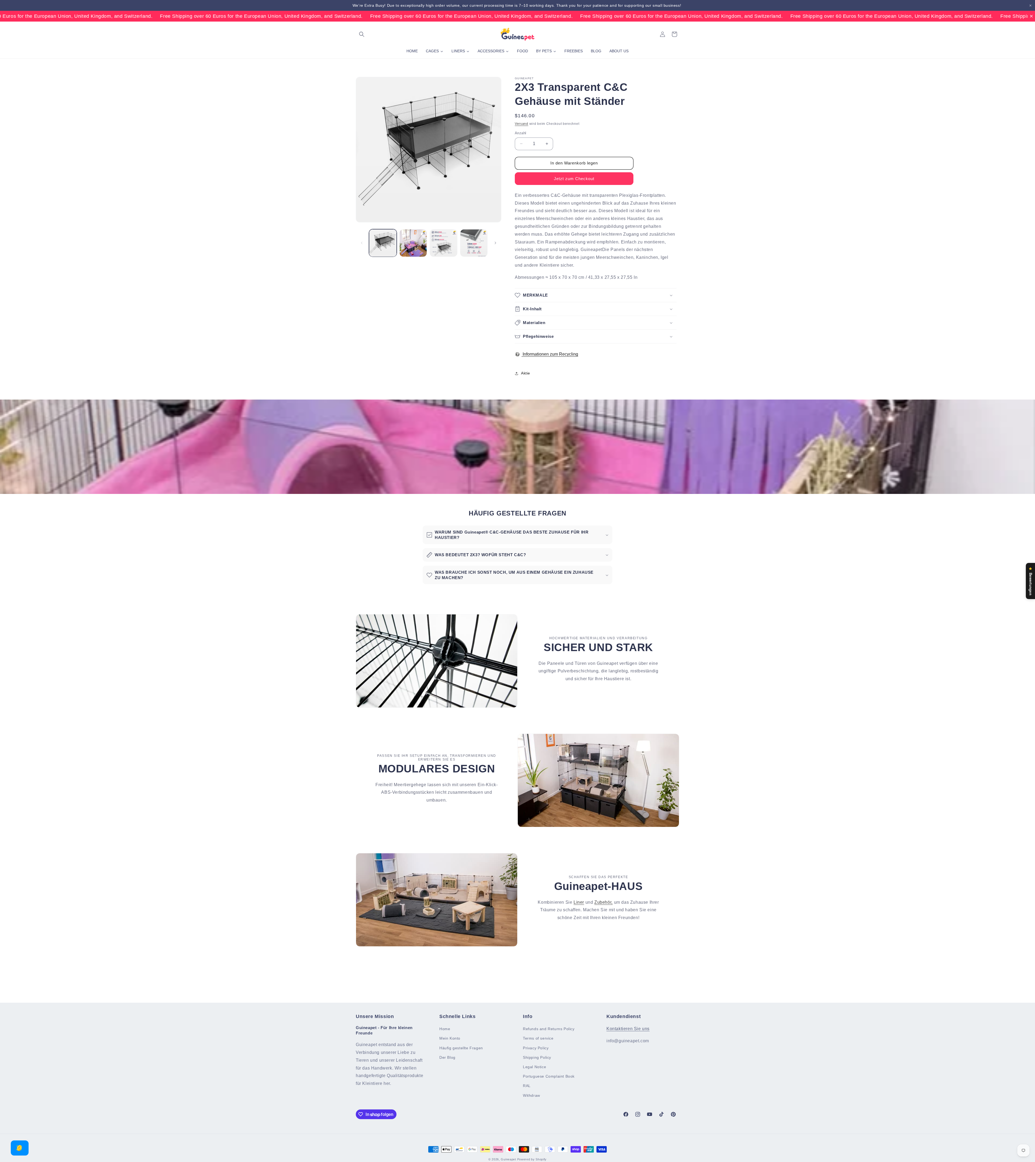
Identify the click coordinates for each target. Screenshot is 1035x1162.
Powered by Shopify (532, 1159)
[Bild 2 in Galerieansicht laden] (413, 243)
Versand (521, 124)
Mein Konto (449, 1038)
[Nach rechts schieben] (495, 243)
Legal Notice (534, 1067)
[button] (362, 34)
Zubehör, (603, 902)
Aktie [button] (525, 373)
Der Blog (447, 1057)
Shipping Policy (537, 1057)
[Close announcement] (1030, 5)
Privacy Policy (535, 1048)
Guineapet (508, 1159)
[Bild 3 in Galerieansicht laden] (443, 243)
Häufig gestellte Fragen (461, 1048)
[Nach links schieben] (362, 243)
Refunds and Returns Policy (549, 1029)
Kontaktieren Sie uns (628, 1028)
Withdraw (531, 1095)
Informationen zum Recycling (550, 354)
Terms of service (538, 1038)
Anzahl (520, 133)
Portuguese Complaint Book (549, 1076)
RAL (527, 1086)
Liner (579, 902)
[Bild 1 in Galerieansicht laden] (383, 243)
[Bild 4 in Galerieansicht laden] (474, 243)
